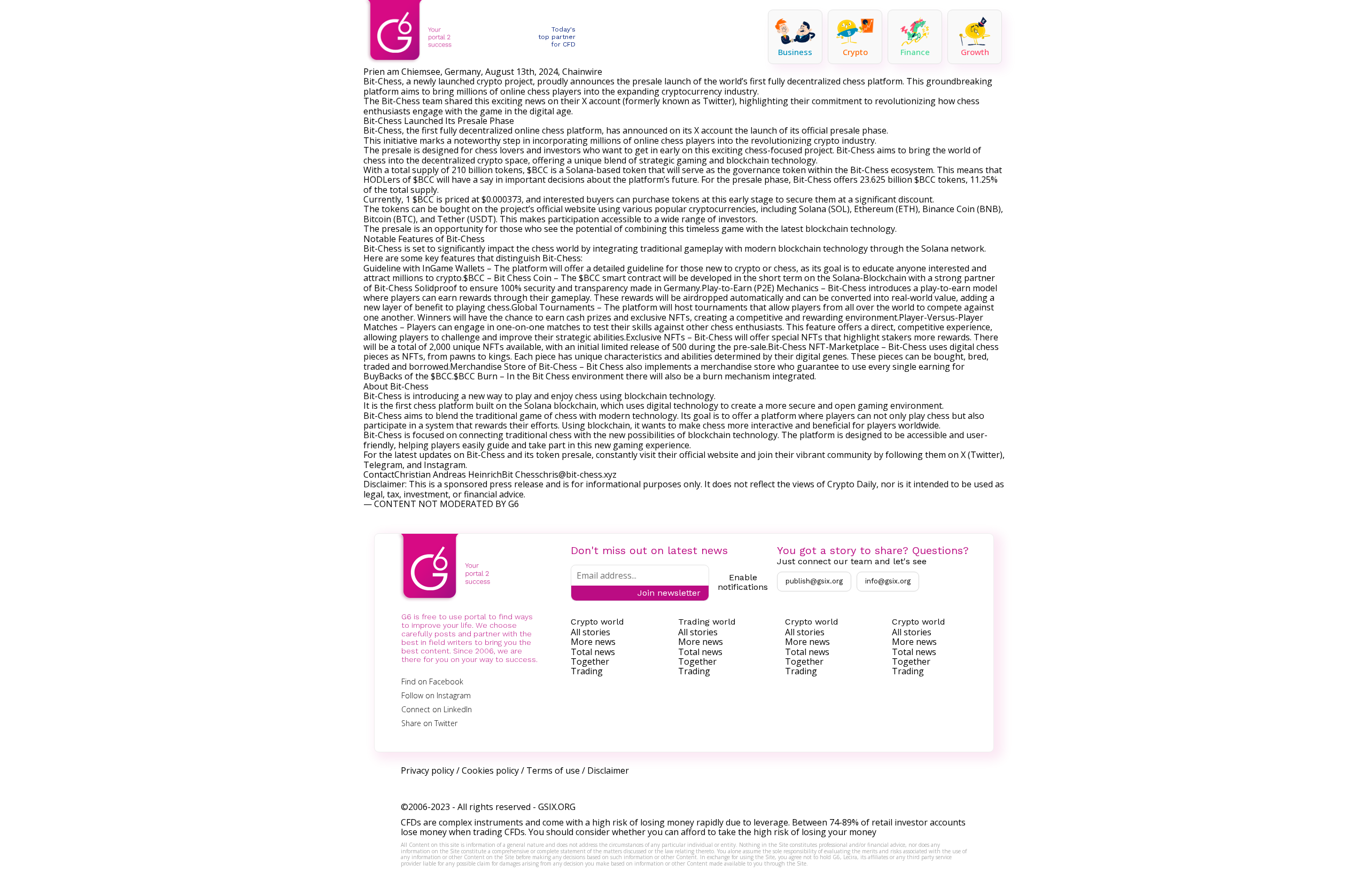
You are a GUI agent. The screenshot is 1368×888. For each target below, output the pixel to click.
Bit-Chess (382, 81)
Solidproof (436, 288)
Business (795, 51)
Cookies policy (490, 770)
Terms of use (553, 770)
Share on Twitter (429, 723)
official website (709, 455)
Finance (915, 51)
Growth (975, 51)
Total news (593, 652)
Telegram (382, 465)
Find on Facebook (432, 681)
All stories (590, 632)
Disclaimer (608, 770)
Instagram (444, 465)
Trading (587, 671)
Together (590, 661)
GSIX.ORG (557, 807)
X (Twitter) (980, 455)
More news (593, 641)
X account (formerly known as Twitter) (658, 101)
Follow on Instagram (436, 695)
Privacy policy (427, 770)
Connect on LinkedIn (436, 709)
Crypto (855, 51)
